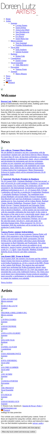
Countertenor (16, 58)
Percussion (15, 67)
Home (8, 19)
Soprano (14, 23)
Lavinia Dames (21, 25)
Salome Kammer (22, 52)
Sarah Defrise (21, 28)
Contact (9, 80)
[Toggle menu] (37, 15)
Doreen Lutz (6, 101)
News (8, 76)
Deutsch (11, 82)
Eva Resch (20, 36)
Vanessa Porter (21, 69)
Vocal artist (15, 47)
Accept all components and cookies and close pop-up (21, 428)
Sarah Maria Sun (22, 39)
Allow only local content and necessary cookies (18, 432)
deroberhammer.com (9, 408)
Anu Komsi (20, 34)
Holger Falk (20, 56)
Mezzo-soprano (17, 41)
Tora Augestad (21, 43)
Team (8, 78)
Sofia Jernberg (21, 50)
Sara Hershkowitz (22, 32)
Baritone (14, 54)
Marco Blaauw (21, 74)
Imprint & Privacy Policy (32, 406)
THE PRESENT (22, 65)
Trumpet (14, 72)
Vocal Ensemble (17, 63)
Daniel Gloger (21, 61)
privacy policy (38, 423)
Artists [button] (8, 21)
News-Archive (6, 282)
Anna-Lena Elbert (22, 30)
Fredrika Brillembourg (24, 45)
